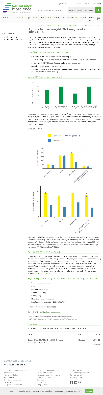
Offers (57, 17)
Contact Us (83, 19)
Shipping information (78, 377)
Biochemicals (9, 377)
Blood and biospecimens (14, 380)
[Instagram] (80, 383)
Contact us (41, 382)
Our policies (42, 385)
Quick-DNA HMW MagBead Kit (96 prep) (46, 340)
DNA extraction (75, 25)
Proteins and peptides (46, 377)
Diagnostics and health (13, 385)
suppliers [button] (30, 17)
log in (87, 4)
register (78, 4)
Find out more (44, 273)
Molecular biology (44, 373)
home (6, 17)
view (96, 344)
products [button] (16, 17)
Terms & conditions (77, 375)
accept (89, 391)
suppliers (89, 10)
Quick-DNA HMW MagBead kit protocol (13, 38)
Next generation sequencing (48, 375)
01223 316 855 (16, 364)
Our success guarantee (79, 373)
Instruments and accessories (48, 370)
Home (39, 25)
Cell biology (8, 382)
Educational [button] (68, 17)
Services (40, 380)
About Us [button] (44, 17)
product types (75, 10)
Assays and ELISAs (11, 375)
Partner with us (76, 370)
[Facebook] (72, 383)
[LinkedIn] (76, 383)
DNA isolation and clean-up (55, 25)
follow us (91, 19)
